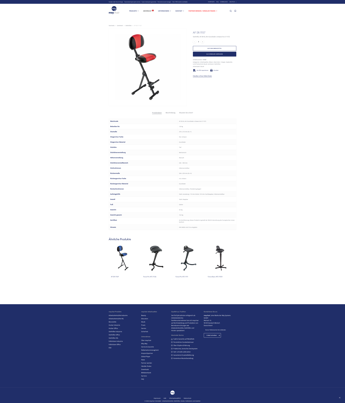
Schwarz (184, 137)
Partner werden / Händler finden (201, 11)
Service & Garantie (147, 347)
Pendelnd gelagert (195, 189)
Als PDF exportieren (202, 70)
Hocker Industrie (114, 325)
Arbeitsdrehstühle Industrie (118, 315)
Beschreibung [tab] (170, 113)
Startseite (111, 25)
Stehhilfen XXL (113, 338)
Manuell (181, 158)
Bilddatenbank (146, 373)
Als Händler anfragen (214, 54)
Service (143, 328)
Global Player (145, 357)
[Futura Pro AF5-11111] (188, 258)
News (143, 360)
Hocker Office (113, 328)
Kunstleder (182, 142)
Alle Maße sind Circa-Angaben (188, 227)
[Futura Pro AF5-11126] (156, 258)
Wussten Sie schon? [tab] (186, 113)
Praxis (143, 325)
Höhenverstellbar (184, 168)
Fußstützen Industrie (116, 341)
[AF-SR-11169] (124, 258)
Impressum (157, 398)
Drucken (215, 70)
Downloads (145, 369)
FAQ (142, 379)
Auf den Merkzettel (214, 48)
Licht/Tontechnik (198, 64)
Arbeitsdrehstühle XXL (116, 319)
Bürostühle (112, 322)
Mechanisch (182, 152)
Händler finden (146, 366)
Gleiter (181, 204)
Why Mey (144, 344)
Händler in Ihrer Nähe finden (202, 76)
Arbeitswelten (204, 62)
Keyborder (229, 62)
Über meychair (146, 340)
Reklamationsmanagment (150, 350)
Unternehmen (163, 11)
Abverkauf (148, 11)
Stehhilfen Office (114, 335)
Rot (180, 137)
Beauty (143, 315)
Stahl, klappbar (183, 199)
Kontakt (178, 11)
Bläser (211, 62)
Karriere (144, 376)
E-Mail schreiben (212, 335)
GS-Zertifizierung (184, 220)
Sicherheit (144, 332)
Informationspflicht (175, 398)
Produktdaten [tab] (157, 113)
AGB (165, 398)
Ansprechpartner (147, 353)
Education (144, 319)
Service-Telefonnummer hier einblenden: (215, 330)
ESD (110, 348)
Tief (180, 147)
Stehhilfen (128, 25)
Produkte (133, 11)
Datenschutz (187, 398)
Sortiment (120, 25)
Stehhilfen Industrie (115, 332)
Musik (205, 64)
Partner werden (146, 363)
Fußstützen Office (115, 344)
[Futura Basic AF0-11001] (221, 258)
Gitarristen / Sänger (219, 62)
